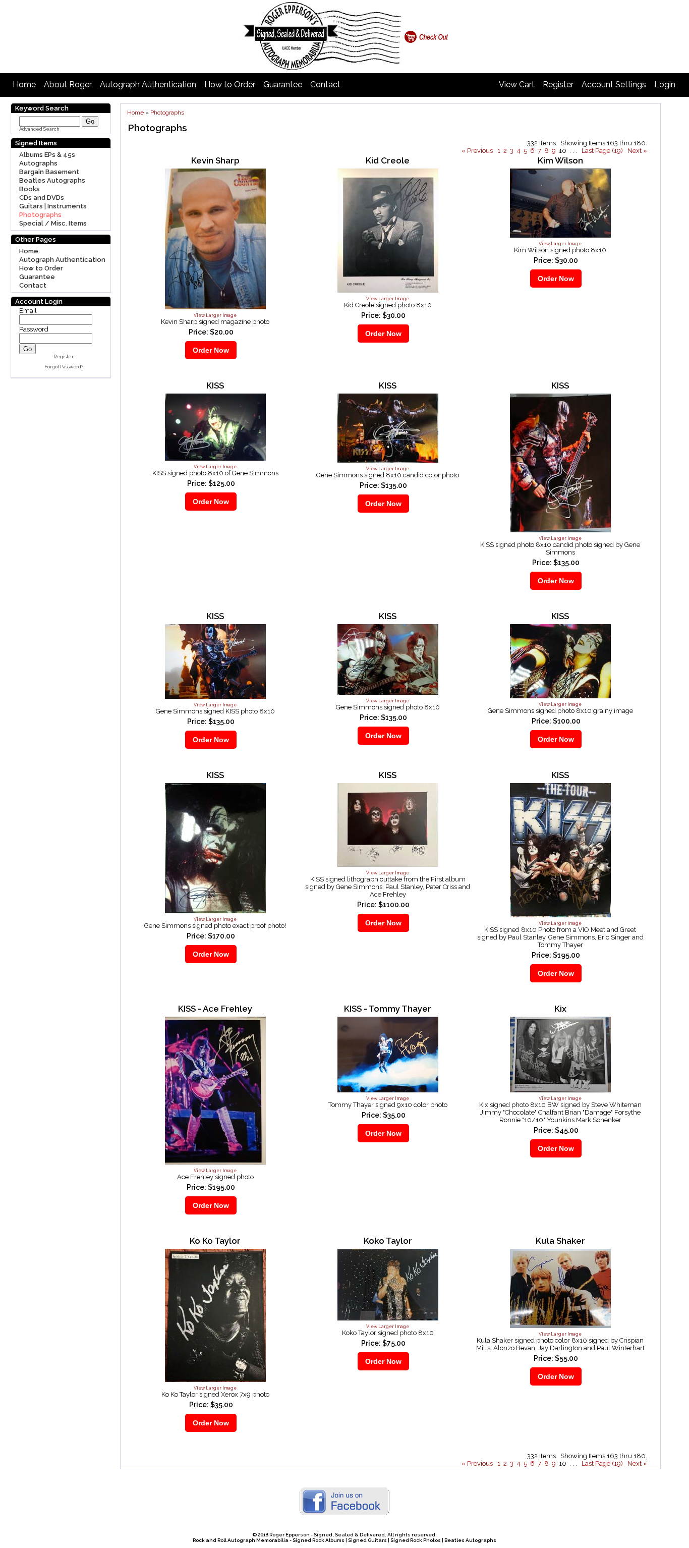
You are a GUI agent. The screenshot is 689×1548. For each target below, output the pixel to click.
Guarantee (282, 84)
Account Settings (614, 84)
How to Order (229, 84)
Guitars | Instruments (53, 206)
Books (29, 189)
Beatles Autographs (52, 180)
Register (558, 84)
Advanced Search (39, 129)
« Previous (477, 150)
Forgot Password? (63, 366)
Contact (325, 84)
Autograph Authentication (148, 84)
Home (24, 84)
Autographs (38, 163)
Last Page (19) (602, 150)
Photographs (40, 214)
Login (664, 84)
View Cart (517, 84)
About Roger (68, 84)
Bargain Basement (49, 172)
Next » (637, 150)
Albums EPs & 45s (47, 154)
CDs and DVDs (41, 197)
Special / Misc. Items (53, 223)
